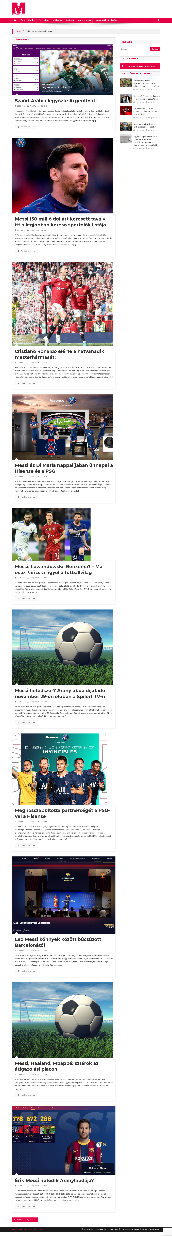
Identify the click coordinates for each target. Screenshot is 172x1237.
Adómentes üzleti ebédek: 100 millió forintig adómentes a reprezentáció (146, 83)
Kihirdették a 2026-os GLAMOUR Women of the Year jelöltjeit (145, 111)
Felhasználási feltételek (151, 1229)
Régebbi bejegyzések (25, 1219)
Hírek (22, 20)
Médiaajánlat (101, 1229)
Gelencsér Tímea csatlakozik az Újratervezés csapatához (146, 97)
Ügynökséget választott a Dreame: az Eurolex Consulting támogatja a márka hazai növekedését (145, 141)
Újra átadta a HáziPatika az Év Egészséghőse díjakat (145, 125)
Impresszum (88, 1229)
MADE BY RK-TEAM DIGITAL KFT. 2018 (27, 1229)
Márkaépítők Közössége (106, 20)
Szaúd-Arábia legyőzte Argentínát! (56, 100)
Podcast (70, 20)
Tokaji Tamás (34, 106)
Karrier (31, 20)
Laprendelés (113, 1229)
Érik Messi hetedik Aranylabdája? (54, 1180)
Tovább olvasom (28, 127)
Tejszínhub (43, 20)
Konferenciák (84, 20)
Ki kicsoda (57, 20)
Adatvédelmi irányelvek (130, 1229)
